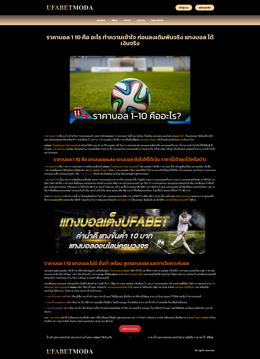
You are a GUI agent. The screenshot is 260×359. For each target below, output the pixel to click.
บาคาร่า (127, 20)
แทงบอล (101, 20)
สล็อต (114, 20)
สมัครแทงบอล (130, 329)
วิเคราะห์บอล (157, 20)
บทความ (141, 20)
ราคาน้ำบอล (86, 174)
